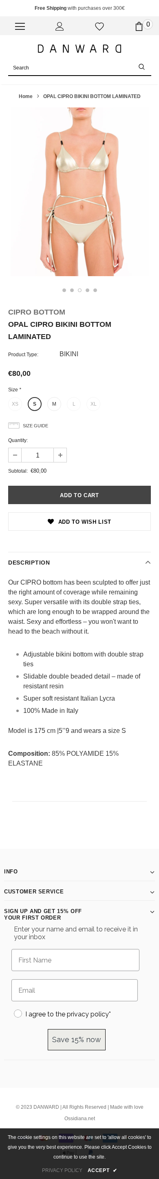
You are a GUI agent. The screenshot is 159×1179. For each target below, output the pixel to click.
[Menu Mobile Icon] (20, 26)
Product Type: (23, 354)
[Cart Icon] (139, 26)
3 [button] (80, 290)
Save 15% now (76, 1039)
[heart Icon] (99, 26)
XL (94, 404)
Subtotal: (18, 471)
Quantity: (18, 440)
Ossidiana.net (79, 1118)
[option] (79, 191)
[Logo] (79, 48)
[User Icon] (59, 26)
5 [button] (95, 290)
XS (15, 404)
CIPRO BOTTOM (36, 312)
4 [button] (87, 290)
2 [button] (72, 290)
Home (26, 96)
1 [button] (64, 290)
